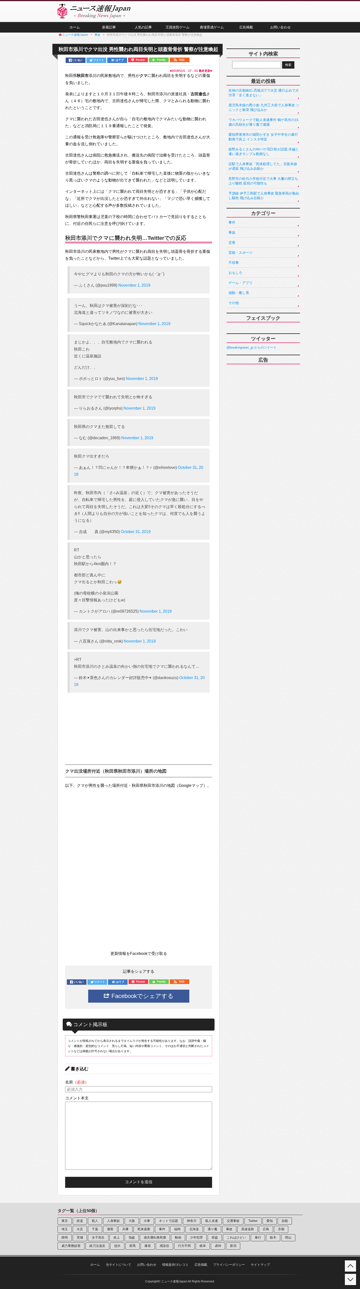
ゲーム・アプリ (240, 283)
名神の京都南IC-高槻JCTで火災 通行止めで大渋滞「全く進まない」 (263, 92)
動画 (178, 1237)
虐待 (218, 1246)
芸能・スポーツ (240, 253)
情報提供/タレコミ (175, 1264)
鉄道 (80, 1221)
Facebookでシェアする (142, 996)
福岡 (177, 1229)
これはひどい (236, 1237)
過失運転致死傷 (155, 1237)
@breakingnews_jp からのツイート (251, 347)
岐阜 (203, 1246)
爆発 (147, 1246)
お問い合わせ (280, 27)
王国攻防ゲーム (178, 27)
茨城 (80, 1237)
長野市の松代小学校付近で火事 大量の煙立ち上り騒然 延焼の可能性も (263, 181)
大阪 (132, 1221)
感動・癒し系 (238, 293)
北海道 (194, 1229)
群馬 (132, 1246)
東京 (64, 1221)
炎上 (116, 1237)
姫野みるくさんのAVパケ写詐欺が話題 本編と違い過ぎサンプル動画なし (263, 151)
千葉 (95, 1229)
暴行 (258, 1237)
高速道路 (247, 1229)
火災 (80, 1229)
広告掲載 (246, 27)
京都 (281, 1229)
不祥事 (233, 263)
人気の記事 (143, 27)
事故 (231, 232)
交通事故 (233, 1221)
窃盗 (215, 1237)
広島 (266, 1229)
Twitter (253, 1221)
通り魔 (212, 1229)
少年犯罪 (196, 1237)
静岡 (64, 1237)
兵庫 (125, 1229)
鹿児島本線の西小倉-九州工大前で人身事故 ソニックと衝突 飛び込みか (263, 107)
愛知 (269, 1221)
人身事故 (113, 1221)
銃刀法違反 (97, 1246)
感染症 (164, 1246)
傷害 (110, 1229)
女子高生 (98, 1237)
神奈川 (191, 1221)
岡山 (288, 1237)
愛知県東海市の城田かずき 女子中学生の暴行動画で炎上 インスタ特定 (263, 137)
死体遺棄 (143, 1229)
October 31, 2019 (136, 532)
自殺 (285, 1221)
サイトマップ (260, 1264)
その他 (233, 303)
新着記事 (109, 27)
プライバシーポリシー (229, 1264)
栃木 (273, 1237)
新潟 (233, 1246)
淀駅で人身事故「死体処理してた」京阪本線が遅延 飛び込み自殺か (262, 166)
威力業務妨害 (71, 1246)
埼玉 (64, 1229)
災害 (231, 242)
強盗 (132, 1237)
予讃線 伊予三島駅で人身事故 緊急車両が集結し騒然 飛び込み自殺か (263, 195)
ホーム (75, 27)
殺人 (95, 1221)
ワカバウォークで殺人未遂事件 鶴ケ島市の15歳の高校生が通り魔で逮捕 (263, 122)
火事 (147, 1221)
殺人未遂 (211, 1221)
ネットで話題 (168, 1221)
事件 (231, 222)
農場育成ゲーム (212, 27)
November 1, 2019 (134, 285)
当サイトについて (118, 1264)
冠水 (117, 1246)
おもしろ (235, 273)
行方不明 (184, 1246)
